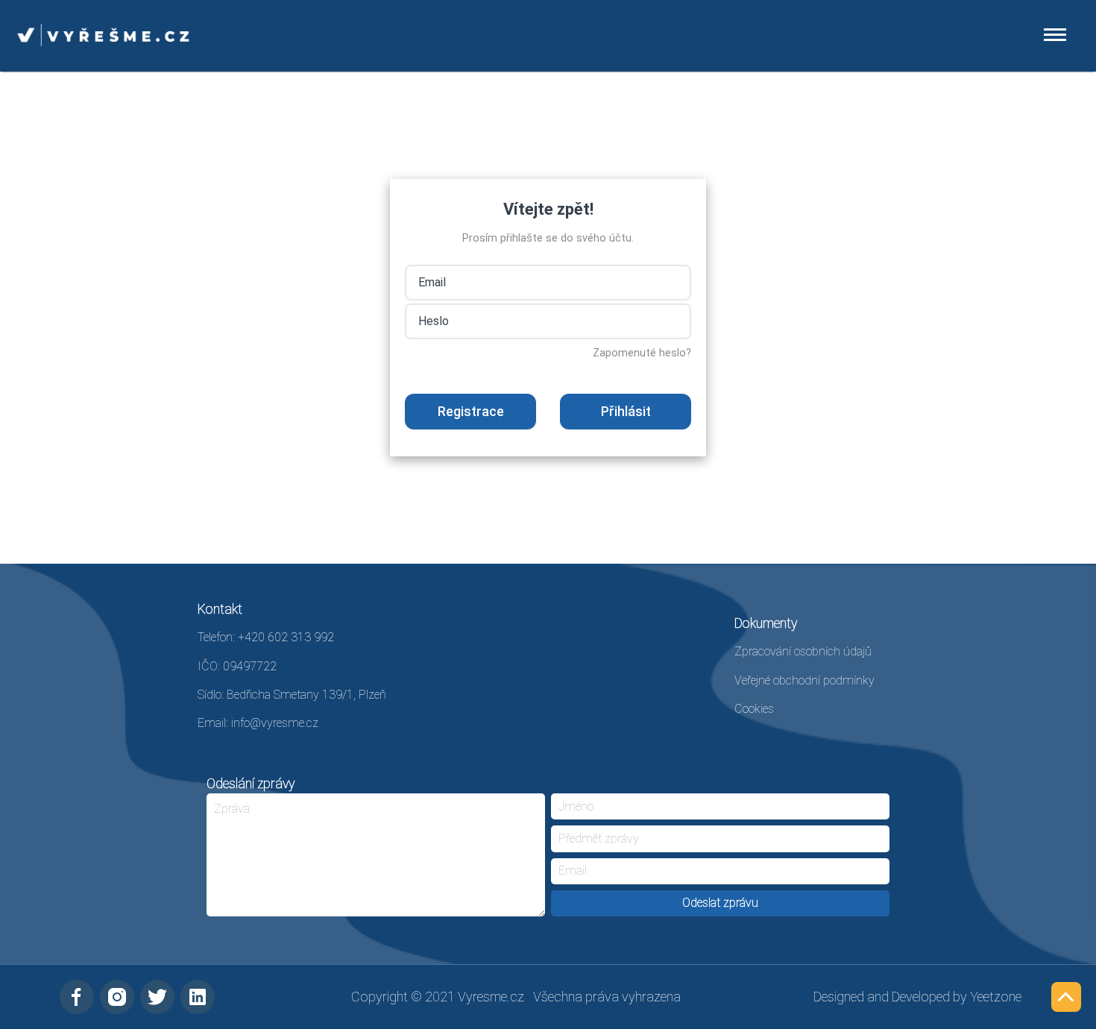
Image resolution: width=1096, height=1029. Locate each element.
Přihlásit (626, 411)
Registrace (471, 411)
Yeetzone (995, 996)
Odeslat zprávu (720, 903)
